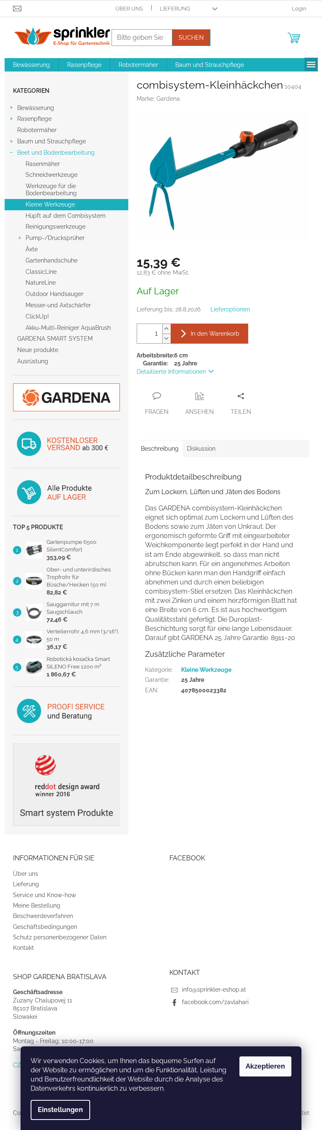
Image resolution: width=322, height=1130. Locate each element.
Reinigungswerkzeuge (56, 226)
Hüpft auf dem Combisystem (66, 215)
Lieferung (175, 8)
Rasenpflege (34, 118)
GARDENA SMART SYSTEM (55, 338)
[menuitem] (31, 64)
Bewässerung (35, 108)
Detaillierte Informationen (171, 371)
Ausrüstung (32, 361)
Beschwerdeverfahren (43, 916)
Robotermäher (37, 130)
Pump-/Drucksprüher (55, 238)
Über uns (129, 8)
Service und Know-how (44, 895)
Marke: (158, 98)
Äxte (32, 249)
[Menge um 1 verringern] (166, 338)
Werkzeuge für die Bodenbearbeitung (51, 189)
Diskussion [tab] (201, 448)
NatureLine (41, 282)
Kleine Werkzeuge (50, 204)
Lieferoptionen (230, 309)
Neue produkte (37, 350)
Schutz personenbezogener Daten (59, 937)
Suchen (191, 37)
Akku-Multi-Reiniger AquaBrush (68, 327)
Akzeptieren (265, 1066)
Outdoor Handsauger (54, 294)
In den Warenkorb (215, 333)
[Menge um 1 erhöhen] (166, 329)
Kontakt (23, 947)
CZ (17, 1065)
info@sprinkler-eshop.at (214, 989)
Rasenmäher (43, 164)
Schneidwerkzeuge (52, 174)
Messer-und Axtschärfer (58, 305)
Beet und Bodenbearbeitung (56, 152)
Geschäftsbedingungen (45, 926)
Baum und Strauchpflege (51, 141)
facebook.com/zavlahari (215, 1002)
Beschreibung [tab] (160, 448)
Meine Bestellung (36, 905)
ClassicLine (41, 271)
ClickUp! (37, 316)
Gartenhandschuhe (52, 260)
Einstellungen (60, 1110)
